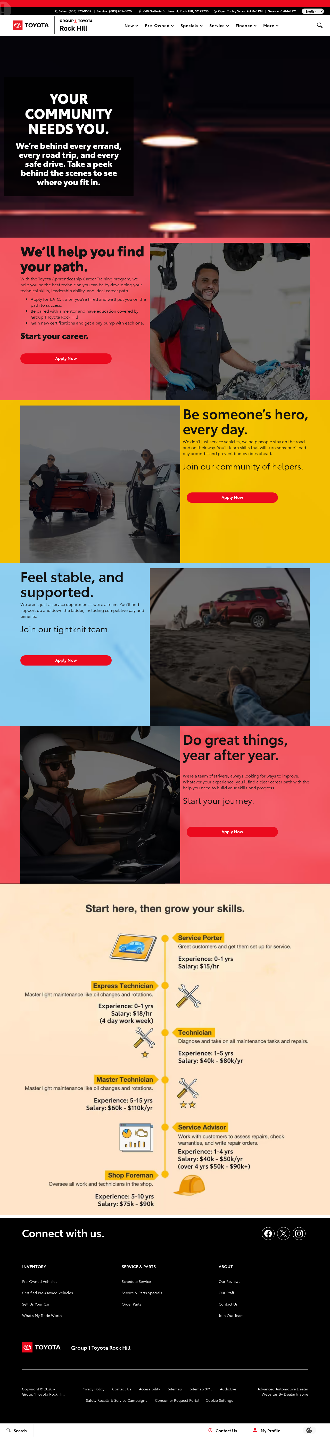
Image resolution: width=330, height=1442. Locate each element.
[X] (283, 1233)
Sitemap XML (201, 1388)
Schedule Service (136, 1281)
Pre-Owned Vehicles (39, 1281)
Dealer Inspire (296, 1394)
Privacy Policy (92, 1388)
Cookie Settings (219, 1400)
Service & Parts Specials (142, 1292)
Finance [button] (244, 26)
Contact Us (228, 1304)
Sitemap (175, 1388)
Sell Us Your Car (36, 1304)
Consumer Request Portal (177, 1400)
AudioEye (228, 1388)
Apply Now (66, 358)
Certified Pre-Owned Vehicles (47, 1292)
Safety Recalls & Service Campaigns (116, 1400)
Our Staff (226, 1292)
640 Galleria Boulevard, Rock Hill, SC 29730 (176, 11)
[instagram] (299, 1233)
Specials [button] (189, 26)
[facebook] (268, 1233)
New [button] (130, 26)
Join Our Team (231, 1315)
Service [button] (217, 26)
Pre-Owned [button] (157, 26)
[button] (319, 25)
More (269, 26)
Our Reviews (229, 1281)
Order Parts (131, 1304)
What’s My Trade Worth (42, 1315)
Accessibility (149, 1388)
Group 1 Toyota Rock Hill (43, 1394)
